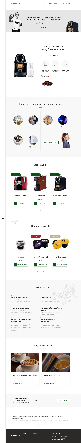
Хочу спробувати (53, 3)
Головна (25, 433)
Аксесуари (34, 433)
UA (3, 440)
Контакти (34, 436)
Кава (24, 438)
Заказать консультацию (50, 142)
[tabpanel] (21, 190)
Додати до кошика (22, 264)
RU (2, 440)
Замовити (22, 203)
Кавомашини (26, 436)
